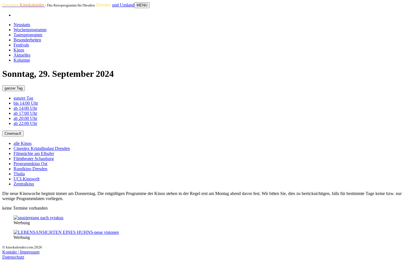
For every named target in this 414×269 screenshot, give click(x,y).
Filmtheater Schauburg (34, 158)
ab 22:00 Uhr (25, 123)
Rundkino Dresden (30, 168)
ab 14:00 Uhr (25, 108)
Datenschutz (13, 257)
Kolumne (22, 60)
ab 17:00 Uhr (25, 113)
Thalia (19, 173)
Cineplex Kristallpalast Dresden (42, 148)
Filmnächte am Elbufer (34, 153)
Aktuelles (22, 55)
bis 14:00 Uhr (26, 103)
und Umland (123, 5)
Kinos (19, 50)
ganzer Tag (14, 88)
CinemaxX (13, 133)
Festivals (21, 44)
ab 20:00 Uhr (25, 118)
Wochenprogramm (30, 29)
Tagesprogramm (28, 34)
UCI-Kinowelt (26, 178)
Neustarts (22, 24)
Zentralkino (24, 183)
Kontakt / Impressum (20, 252)
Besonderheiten (27, 39)
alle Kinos (23, 143)
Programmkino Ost (30, 163)
